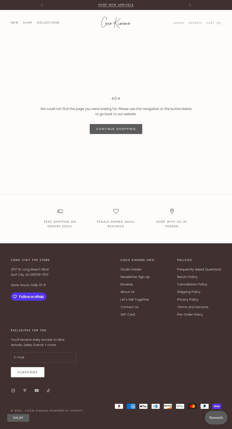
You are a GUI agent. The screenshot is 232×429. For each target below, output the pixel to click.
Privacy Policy (187, 299)
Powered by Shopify (67, 410)
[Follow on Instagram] (13, 390)
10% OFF (18, 418)
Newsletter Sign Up (135, 277)
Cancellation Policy (192, 284)
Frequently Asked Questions (199, 269)
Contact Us (129, 307)
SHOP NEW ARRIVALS (116, 5)
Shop (27, 23)
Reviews (127, 284)
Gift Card (128, 314)
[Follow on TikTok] (48, 390)
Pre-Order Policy (190, 314)
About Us (128, 292)
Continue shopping (116, 129)
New (15, 23)
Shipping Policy (189, 292)
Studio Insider (131, 269)
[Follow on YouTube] (36, 390)
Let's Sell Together (135, 299)
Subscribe (27, 372)
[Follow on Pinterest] (25, 390)
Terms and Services (192, 307)
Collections (48, 23)
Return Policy (187, 277)
